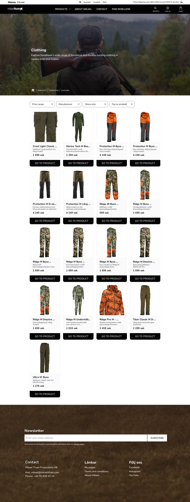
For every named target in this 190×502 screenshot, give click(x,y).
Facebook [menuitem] (134, 467)
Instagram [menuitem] (134, 471)
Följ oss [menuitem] (135, 462)
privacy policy (79, 444)
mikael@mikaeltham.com (45, 472)
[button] (181, 9)
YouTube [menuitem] (134, 475)
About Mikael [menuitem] (83, 9)
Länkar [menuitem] (90, 462)
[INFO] (45, 163)
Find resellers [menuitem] (121, 9)
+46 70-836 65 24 (44, 476)
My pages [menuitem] (90, 467)
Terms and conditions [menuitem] (97, 471)
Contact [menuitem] (101, 9)
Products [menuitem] (61, 9)
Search (156, 11)
